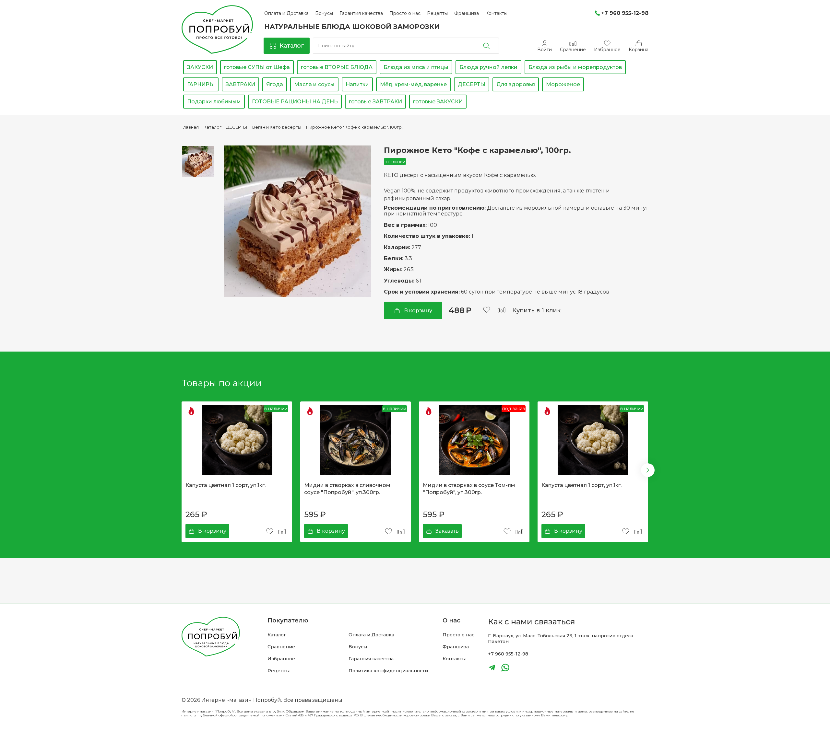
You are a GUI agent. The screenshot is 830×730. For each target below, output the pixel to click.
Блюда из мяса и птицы (416, 67)
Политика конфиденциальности (388, 671)
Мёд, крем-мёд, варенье (413, 84)
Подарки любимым (214, 101)
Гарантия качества (371, 659)
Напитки (357, 84)
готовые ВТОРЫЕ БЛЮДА (337, 67)
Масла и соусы (314, 84)
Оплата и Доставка (371, 635)
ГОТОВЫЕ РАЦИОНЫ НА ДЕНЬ (295, 101)
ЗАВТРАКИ (240, 84)
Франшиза (456, 647)
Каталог (276, 635)
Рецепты (278, 671)
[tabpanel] (237, 471)
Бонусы (358, 647)
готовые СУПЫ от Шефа (257, 67)
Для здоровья (515, 84)
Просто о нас (458, 635)
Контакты (454, 659)
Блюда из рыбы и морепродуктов (575, 67)
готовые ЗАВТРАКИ (375, 101)
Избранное (281, 659)
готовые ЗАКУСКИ (438, 101)
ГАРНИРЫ (201, 84)
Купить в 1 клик (536, 310)
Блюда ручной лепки (488, 67)
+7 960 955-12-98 (508, 654)
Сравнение (281, 647)
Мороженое (563, 84)
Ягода (274, 84)
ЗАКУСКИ (200, 67)
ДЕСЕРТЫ (471, 84)
